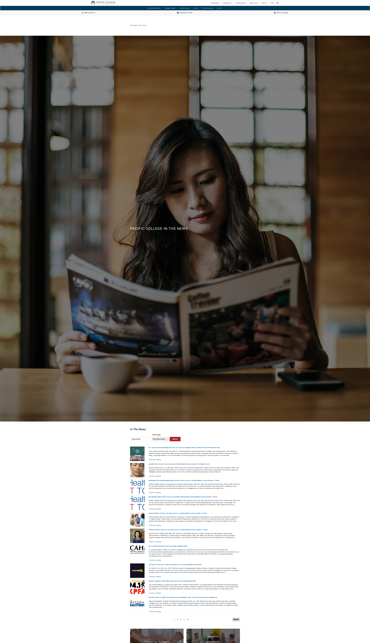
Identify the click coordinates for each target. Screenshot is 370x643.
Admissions (227, 3)
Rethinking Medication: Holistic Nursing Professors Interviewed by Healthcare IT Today (183, 497)
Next (236, 619)
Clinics (195, 8)
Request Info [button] (186, 13)
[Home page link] (103, 3)
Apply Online (282, 13)
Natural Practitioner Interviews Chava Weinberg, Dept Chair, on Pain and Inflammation (183, 597)
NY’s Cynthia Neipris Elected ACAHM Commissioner (168, 546)
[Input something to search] (141, 439)
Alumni (219, 8)
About (264, 3)
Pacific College (134, 25)
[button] (278, 3)
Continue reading (155, 459)
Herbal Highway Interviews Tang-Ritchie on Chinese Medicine (172, 581)
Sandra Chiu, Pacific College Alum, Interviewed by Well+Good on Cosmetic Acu (179, 464)
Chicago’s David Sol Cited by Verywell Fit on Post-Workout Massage (175, 564)
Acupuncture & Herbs (153, 8)
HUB (272, 3)
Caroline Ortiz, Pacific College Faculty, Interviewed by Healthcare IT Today (178, 529)
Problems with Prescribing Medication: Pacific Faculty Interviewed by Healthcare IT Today (184, 480)
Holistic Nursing (184, 8)
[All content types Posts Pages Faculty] (160, 439)
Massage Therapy (170, 8)
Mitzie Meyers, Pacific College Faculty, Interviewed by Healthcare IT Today (178, 513)
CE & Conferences (207, 8)
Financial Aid (240, 3)
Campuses (215, 3)
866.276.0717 (89, 13)
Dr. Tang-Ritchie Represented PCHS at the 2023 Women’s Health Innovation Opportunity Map (184, 447)
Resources (253, 3)
